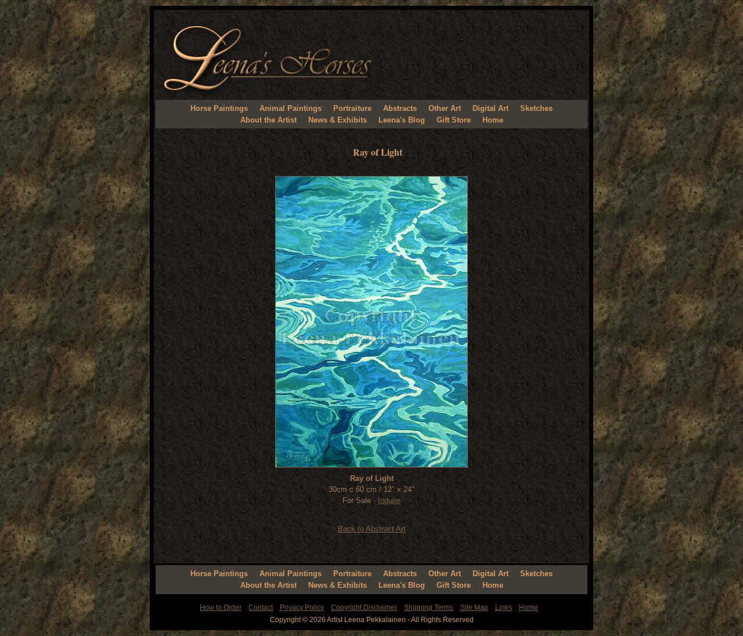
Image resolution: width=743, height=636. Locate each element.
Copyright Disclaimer (364, 607)
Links (503, 607)
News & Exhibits (337, 120)
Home (492, 120)
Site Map (474, 607)
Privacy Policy (302, 607)
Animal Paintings (290, 108)
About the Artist (268, 120)
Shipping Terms (428, 607)
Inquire (389, 500)
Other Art (444, 108)
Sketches (536, 108)
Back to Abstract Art (372, 528)
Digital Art (490, 108)
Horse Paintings (219, 108)
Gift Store (454, 120)
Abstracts (400, 108)
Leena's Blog (401, 120)
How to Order (220, 607)
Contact (260, 607)
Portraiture (352, 108)
